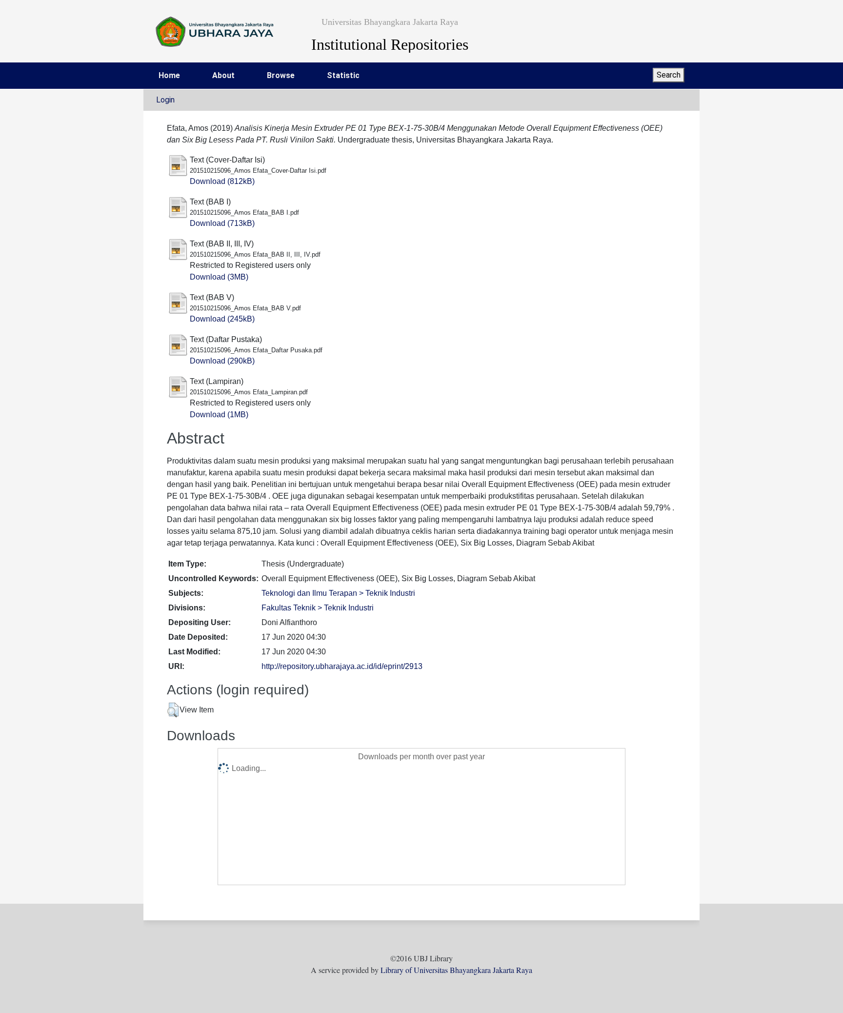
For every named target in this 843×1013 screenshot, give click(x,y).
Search (669, 75)
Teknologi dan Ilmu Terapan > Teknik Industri (338, 593)
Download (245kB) (222, 319)
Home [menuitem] (169, 75)
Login (165, 99)
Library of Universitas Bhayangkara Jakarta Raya (456, 970)
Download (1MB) (219, 414)
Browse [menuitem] (281, 75)
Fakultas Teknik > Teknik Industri (317, 608)
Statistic (343, 75)
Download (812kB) (222, 181)
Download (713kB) (222, 223)
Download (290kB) (222, 361)
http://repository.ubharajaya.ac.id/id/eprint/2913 (341, 666)
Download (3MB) (219, 277)
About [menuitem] (223, 75)
